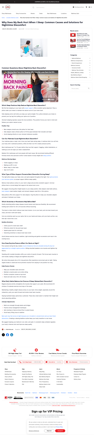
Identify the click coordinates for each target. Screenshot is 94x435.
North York (27, 392)
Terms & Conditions (81, 397)
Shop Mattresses (6, 13)
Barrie (75, 392)
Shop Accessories (21, 13)
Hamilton (70, 392)
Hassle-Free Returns (27, 374)
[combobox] (47, 7)
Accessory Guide (81, 67)
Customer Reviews (61, 379)
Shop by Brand (8, 376)
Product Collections (9, 384)
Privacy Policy (59, 426)
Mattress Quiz (75, 13)
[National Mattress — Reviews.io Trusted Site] (18, 397)
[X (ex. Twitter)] (3, 334)
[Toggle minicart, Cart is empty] (86, 7)
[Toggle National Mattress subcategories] (70, 58)
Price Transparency (44, 381)
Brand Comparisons (81, 63)
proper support (29, 108)
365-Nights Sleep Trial (27, 376)
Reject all (49, 430)
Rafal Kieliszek (9, 329)
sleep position (47, 155)
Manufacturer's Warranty (28, 381)
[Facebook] (7, 334)
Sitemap (87, 397)
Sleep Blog (41, 371)
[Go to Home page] (7, 7)
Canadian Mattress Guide (12, 17)
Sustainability (60, 384)
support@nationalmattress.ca (68, 405)
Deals (41, 13)
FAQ (23, 384)
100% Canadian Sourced (63, 376)
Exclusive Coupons (9, 381)
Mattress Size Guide (44, 379)
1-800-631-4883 (56, 405)
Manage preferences (34, 430)
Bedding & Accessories (10, 374)
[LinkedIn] (11, 334)
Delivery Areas (77, 379)
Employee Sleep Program (80, 374)
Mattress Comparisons (80, 60)
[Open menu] (3, 7)
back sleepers (6, 191)
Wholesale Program (78, 371)
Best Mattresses (51, 13)
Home (3, 17)
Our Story (59, 371)
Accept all (60, 430)
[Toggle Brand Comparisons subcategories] (70, 63)
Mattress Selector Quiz (44, 384)
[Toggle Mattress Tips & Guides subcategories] (70, 70)
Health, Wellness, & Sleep (9, 28)
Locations (64, 13)
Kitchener (63, 392)
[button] (14, 2)
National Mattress (81, 58)
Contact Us (76, 376)
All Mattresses (8, 371)
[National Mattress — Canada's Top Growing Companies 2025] (8, 397)
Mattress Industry (80, 65)
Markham (34, 392)
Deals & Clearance (9, 379)
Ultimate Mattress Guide (45, 374)
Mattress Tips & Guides (81, 70)
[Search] (88, 88)
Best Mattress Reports (44, 376)
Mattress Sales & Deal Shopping (80, 77)
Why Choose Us (60, 374)
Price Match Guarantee (27, 379)
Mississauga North (54, 392)
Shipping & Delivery (27, 371)
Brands (33, 13)
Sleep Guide (42, 386)
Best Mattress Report (80, 75)
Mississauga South (43, 392)
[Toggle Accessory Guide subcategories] (70, 67)
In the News (59, 381)
